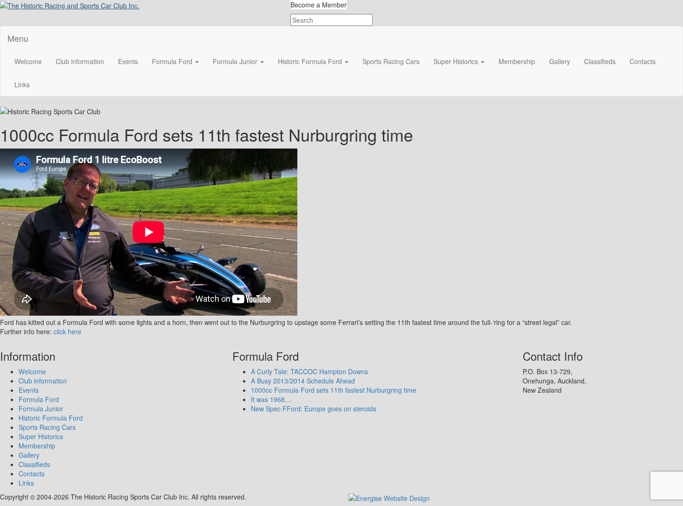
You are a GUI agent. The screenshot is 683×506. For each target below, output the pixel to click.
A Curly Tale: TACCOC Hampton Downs (309, 371)
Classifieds (600, 61)
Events (128, 61)
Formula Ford (173, 61)
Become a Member (318, 4)
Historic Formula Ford (311, 61)
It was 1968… (271, 399)
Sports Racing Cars (391, 61)
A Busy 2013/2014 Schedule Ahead (303, 380)
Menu (17, 38)
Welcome (28, 61)
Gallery (559, 61)
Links (22, 84)
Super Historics (456, 61)
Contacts (643, 61)
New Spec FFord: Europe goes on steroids (313, 408)
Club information (80, 61)
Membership (517, 61)
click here (67, 331)
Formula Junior (236, 61)
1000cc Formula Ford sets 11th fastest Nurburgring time (333, 390)
